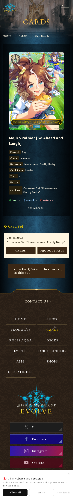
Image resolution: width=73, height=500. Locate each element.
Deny (41, 492)
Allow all (15, 492)
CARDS (23, 36)
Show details (62, 492)
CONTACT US (36, 301)
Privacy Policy (11, 485)
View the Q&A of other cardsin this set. (36, 271)
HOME (7, 36)
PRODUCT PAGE (52, 250)
